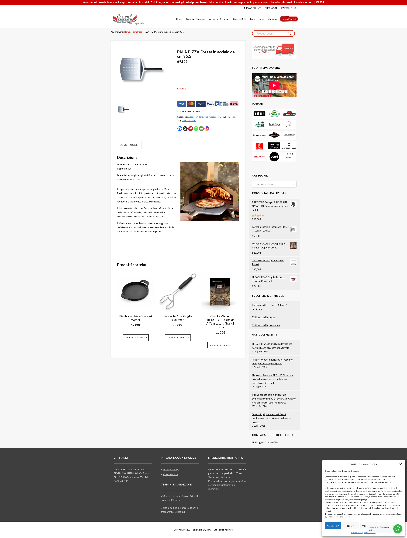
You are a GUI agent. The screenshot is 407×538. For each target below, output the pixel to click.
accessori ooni (189, 120)
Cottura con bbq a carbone (266, 325)
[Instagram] (206, 128)
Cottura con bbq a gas (263, 317)
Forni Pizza (137, 31)
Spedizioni (213, 488)
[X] (185, 128)
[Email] (201, 128)
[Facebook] (179, 128)
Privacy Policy (171, 469)
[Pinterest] (190, 128)
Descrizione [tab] (129, 144)
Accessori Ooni (216, 116)
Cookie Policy (357, 532)
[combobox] (274, 184)
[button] (400, 464)
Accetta (333, 525)
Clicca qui (176, 500)
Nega (351, 525)
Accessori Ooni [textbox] (263, 184)
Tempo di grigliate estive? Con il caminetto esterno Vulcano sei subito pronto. (271, 418)
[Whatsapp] (196, 128)
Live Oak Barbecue (131, 19)
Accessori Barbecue (198, 116)
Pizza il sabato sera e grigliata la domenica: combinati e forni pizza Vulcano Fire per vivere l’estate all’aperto (274, 398)
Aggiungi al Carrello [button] (135, 338)
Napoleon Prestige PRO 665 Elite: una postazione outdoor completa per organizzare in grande (272, 379)
